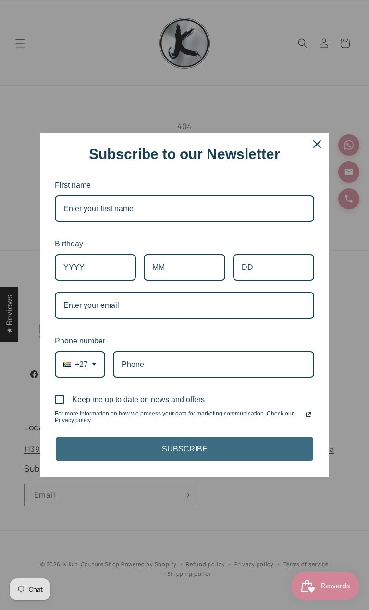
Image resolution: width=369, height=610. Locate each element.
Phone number (80, 341)
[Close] (317, 144)
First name (73, 185)
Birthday (69, 244)
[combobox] (80, 364)
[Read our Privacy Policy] (308, 414)
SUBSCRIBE (185, 449)
